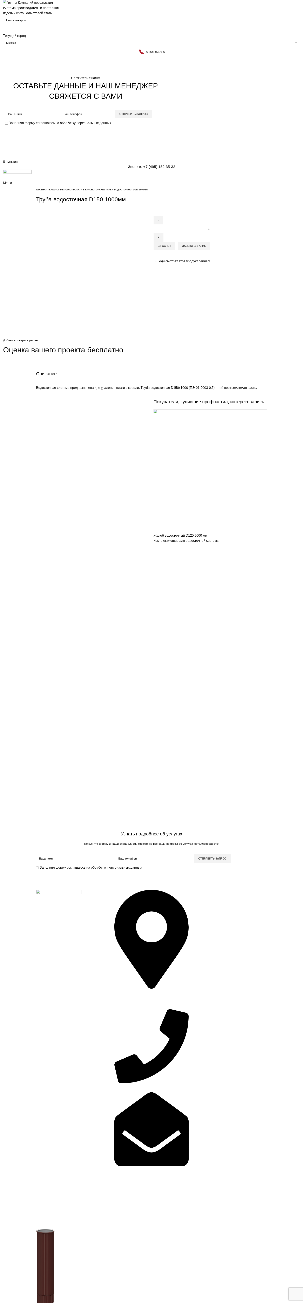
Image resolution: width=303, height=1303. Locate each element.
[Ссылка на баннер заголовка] (151, 651)
